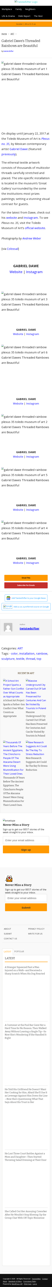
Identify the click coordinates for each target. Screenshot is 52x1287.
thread (30, 659)
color (14, 653)
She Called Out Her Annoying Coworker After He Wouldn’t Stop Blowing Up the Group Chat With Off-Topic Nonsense (26, 1214)
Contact (45, 1279)
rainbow (41, 653)
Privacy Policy (36, 928)
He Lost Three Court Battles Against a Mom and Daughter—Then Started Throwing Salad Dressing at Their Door (26, 1156)
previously (8, 154)
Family (18, 9)
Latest (7, 951)
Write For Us (35, 933)
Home (4, 33)
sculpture (8, 659)
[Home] (26, 2)
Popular (19, 951)
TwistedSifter (36, 1279)
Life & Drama (8, 16)
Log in (35, 1284)
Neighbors (30, 9)
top (39, 659)
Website (16, 271)
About (7, 928)
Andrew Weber (31, 238)
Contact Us (10, 938)
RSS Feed (28, 1284)
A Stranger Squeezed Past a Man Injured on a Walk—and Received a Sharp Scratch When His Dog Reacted (25, 970)
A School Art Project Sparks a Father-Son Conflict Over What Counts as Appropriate (14, 708)
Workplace (7, 9)
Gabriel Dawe (19, 149)
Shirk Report (24, 16)
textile (20, 659)
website (11, 218)
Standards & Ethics (15, 1281)
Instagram (31, 218)
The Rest (38, 16)
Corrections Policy (29, 1281)
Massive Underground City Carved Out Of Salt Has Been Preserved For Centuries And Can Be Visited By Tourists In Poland (36, 724)
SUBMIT (8, 933)
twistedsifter (8, 51)
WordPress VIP (17, 1284)
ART (12, 33)
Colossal (12, 249)
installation (27, 653)
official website (35, 228)
